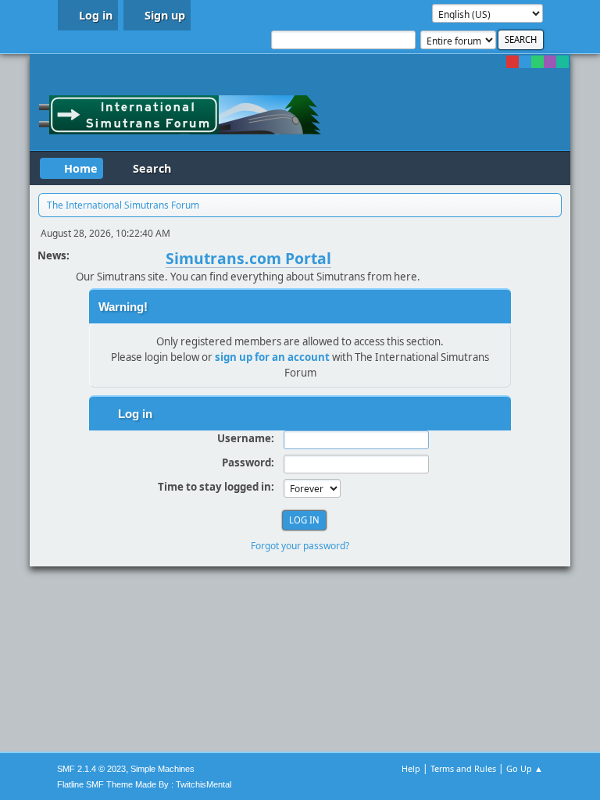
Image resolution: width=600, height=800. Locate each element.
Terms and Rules (463, 768)
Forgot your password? (300, 545)
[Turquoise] (562, 61)
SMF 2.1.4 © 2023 (91, 768)
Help (411, 768)
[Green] (537, 61)
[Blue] (525, 61)
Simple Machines (162, 768)
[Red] (512, 61)
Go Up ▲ (524, 768)
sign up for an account (272, 357)
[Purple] (550, 61)
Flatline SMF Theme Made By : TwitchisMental (144, 784)
